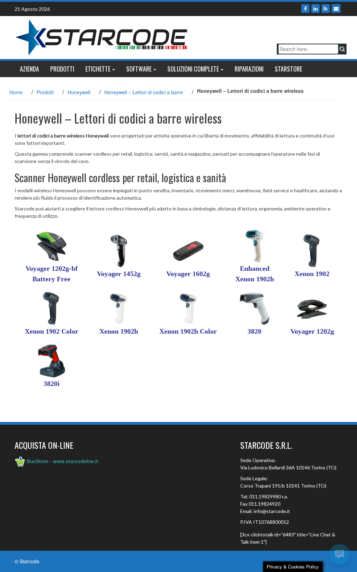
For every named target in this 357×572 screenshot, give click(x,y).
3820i (52, 383)
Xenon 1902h (118, 331)
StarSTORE (288, 68)
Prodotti (62, 68)
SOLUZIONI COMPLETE (193, 68)
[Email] (336, 8)
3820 (254, 331)
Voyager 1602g (188, 273)
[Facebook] (305, 8)
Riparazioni (249, 68)
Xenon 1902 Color (51, 331)
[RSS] (325, 8)
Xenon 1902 (312, 273)
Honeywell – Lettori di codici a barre (143, 92)
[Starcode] (102, 36)
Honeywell (79, 92)
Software (139, 68)
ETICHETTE (98, 68)
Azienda (29, 68)
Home (16, 92)
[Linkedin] (315, 8)
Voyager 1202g (312, 331)
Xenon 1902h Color (188, 331)
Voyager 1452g (118, 273)
